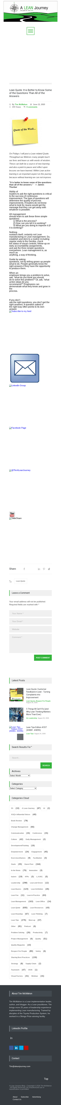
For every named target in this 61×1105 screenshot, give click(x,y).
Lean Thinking (37, 914)
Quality (38, 939)
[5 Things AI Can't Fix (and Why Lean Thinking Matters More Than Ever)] (16, 715)
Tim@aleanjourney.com (19, 1066)
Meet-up (32, 920)
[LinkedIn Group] (30, 406)
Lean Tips (30, 733)
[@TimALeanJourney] (30, 490)
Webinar (34, 976)
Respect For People (43, 701)
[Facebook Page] (30, 448)
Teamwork (15, 970)
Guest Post (28, 864)
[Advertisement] (30, 58)
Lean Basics (16, 889)
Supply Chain (31, 964)
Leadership (33, 718)
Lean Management (18, 901)
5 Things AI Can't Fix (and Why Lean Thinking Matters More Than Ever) (38, 712)
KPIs (27, 877)
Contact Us (17, 1099)
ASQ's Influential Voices (20, 815)
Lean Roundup (17, 914)
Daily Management (33, 839)
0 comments (32, 107)
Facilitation (37, 858)
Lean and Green (36, 883)
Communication (17, 833)
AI (27, 718)
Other (13, 926)
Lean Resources (36, 908)
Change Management (19, 827)
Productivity (38, 933)
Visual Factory (17, 976)
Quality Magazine (18, 945)
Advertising (36, 1097)
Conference (37, 833)
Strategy (14, 964)
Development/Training (20, 846)
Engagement (36, 852)
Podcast (27, 926)
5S (12, 808)
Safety (38, 951)
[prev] (20, 691)
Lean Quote (20, 581)
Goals (13, 864)
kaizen (13, 877)
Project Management (19, 939)
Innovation (33, 870)
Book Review (16, 821)
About (15, 1097)
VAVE (30, 970)
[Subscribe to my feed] (30, 331)
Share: (12, 569)
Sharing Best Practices (20, 957)
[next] (20, 737)
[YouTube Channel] (30, 514)
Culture (14, 839)
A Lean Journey (28, 808)
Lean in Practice (33, 895)
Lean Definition (37, 889)
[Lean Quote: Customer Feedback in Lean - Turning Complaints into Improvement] (16, 695)
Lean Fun (14, 895)
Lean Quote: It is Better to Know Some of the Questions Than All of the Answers (30, 93)
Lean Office (40, 901)
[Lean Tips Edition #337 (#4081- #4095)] (16, 733)
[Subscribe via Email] (30, 369)
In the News (15, 870)
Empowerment (17, 852)
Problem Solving (17, 933)
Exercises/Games (18, 858)
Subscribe (25, 1097)
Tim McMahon (21, 104)
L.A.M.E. (39, 877)
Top (46, 1078)
